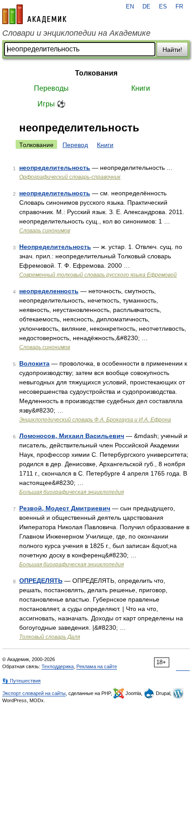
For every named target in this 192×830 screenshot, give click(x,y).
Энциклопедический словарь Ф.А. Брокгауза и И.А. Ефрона (95, 420)
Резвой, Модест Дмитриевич (64, 508)
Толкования (96, 73)
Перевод (75, 144)
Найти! (172, 49)
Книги (140, 88)
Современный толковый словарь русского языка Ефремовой (98, 275)
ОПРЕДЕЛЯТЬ (41, 580)
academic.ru (34, 14)
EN (130, 7)
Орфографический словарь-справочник (70, 177)
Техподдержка (58, 666)
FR (179, 7)
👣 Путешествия (21, 680)
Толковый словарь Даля (49, 637)
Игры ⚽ (52, 104)
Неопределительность (55, 246)
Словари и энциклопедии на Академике (76, 33)
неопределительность (54, 167)
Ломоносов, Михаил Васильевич (71, 435)
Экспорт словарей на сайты (34, 693)
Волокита (34, 363)
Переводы (51, 88)
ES (163, 7)
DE (146, 7)
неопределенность (49, 291)
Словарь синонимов (44, 231)
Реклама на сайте (96, 666)
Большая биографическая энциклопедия (71, 492)
